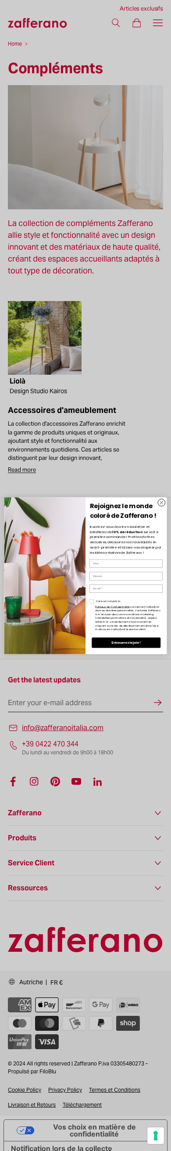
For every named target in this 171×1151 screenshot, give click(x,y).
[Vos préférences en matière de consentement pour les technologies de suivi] (155, 1135)
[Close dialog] (161, 502)
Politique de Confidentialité (112, 606)
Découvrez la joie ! (126, 642)
